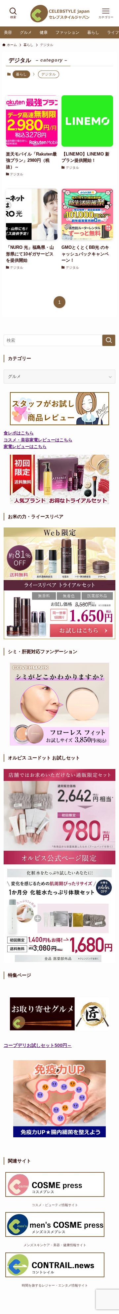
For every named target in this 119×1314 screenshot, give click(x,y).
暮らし (21, 74)
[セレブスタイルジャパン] (59, 13)
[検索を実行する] (108, 340)
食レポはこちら (19, 432)
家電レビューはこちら (25, 446)
